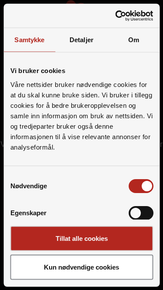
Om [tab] (133, 39)
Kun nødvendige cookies (81, 266)
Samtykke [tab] (29, 39)
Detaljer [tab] (81, 39)
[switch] (140, 213)
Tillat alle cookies (82, 238)
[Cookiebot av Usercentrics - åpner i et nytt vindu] (116, 15)
